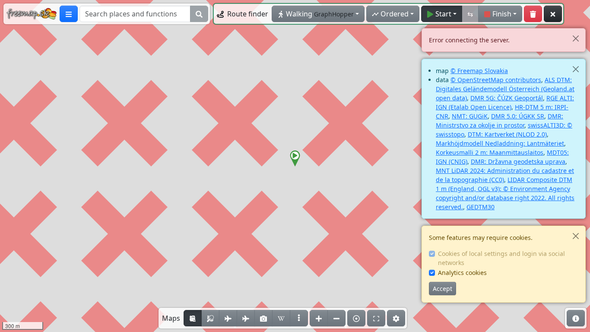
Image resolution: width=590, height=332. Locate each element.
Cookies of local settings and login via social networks (501, 258)
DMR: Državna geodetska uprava (518, 161)
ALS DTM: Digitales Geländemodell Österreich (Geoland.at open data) (505, 89)
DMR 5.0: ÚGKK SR (517, 116)
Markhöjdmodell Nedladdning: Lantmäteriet (500, 143)
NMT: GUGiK (470, 116)
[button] (295, 158)
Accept (442, 288)
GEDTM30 (480, 207)
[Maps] (299, 318)
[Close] (575, 38)
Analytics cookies (462, 272)
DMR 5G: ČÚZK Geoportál (506, 98)
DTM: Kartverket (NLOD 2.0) (507, 134)
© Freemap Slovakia (479, 71)
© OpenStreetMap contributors (495, 80)
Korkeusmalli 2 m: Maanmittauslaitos (489, 152)
